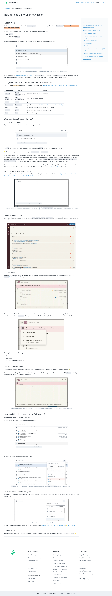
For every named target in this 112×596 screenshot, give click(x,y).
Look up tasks (88, 43)
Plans (92, 2)
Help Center (7, 8)
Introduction (86, 22)
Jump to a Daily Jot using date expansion (93, 37)
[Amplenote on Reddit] (85, 579)
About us (55, 558)
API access (56, 580)
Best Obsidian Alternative (60, 569)
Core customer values (59, 563)
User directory (83, 568)
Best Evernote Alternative (60, 566)
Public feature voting (85, 571)
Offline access (87, 59)
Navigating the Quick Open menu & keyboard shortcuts (92, 26)
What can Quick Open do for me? (92, 30)
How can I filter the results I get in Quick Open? (94, 49)
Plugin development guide (60, 577)
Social (77, 2)
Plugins (87, 2)
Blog (82, 2)
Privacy (62, 593)
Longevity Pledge (57, 583)
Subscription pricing (58, 555)
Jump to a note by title (90, 33)
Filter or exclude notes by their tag (93, 53)
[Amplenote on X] (88, 579)
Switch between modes (90, 40)
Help (97, 2)
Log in (103, 2)
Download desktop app (34, 558)
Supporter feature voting (86, 574)
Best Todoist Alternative (59, 572)
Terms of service (71, 593)
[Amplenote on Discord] (81, 579)
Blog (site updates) (84, 558)
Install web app (32, 555)
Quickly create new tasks (91, 46)
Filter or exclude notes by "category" (94, 56)
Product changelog (58, 560)
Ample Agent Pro (33, 560)
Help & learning (83, 555)
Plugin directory (57, 575)
